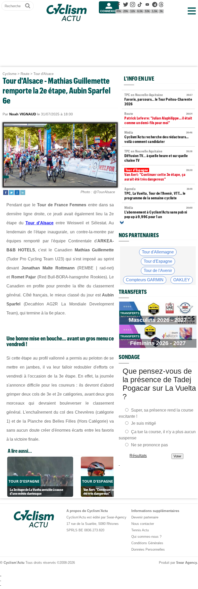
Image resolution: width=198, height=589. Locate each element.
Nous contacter (142, 524)
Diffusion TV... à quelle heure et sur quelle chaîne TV (158, 156)
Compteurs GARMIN (144, 280)
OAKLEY (181, 280)
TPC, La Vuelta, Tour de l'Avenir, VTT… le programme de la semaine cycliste (158, 193)
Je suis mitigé (143, 423)
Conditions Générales (147, 543)
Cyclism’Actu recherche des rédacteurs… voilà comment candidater (158, 137)
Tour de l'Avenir (158, 270)
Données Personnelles (148, 549)
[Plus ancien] (121, 222)
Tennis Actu (140, 530)
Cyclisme (9, 74)
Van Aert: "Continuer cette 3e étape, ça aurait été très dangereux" (158, 174)
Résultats (138, 456)
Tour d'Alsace (43, 74)
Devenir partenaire (144, 517)
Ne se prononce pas (149, 445)
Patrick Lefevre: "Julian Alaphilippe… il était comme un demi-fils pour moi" (158, 118)
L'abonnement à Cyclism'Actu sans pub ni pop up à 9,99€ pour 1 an (158, 212)
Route (25, 74)
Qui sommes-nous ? (146, 537)
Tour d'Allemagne (158, 252)
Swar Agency (186, 563)
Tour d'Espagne (158, 261)
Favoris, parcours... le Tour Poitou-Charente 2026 (158, 99)
